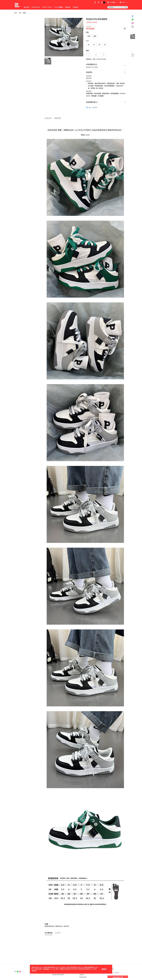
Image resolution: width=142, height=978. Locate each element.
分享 (89, 107)
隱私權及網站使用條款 (58, 974)
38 (99, 44)
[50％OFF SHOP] (17, 5)
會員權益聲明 (83, 977)
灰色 (89, 36)
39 (105, 44)
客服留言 (82, 974)
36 (88, 44)
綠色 (95, 36)
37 (94, 44)
